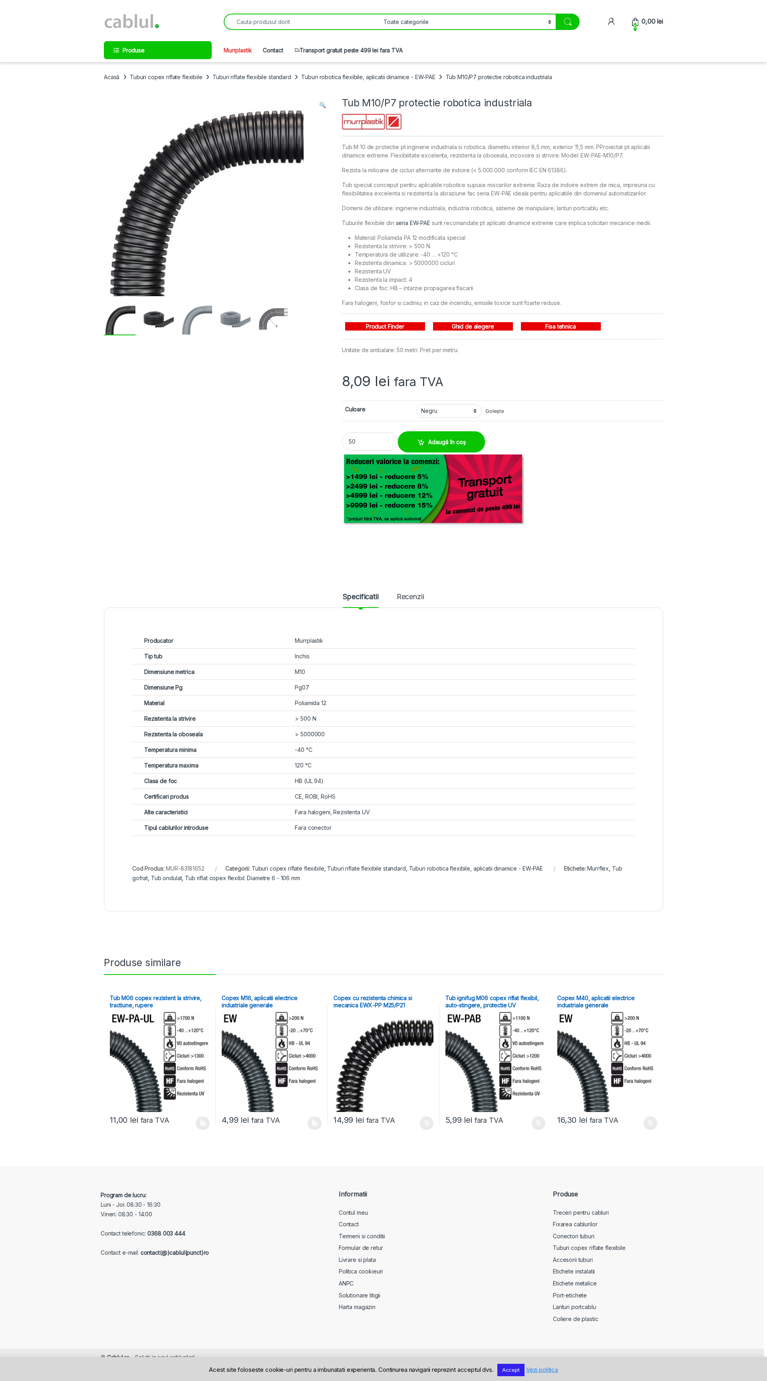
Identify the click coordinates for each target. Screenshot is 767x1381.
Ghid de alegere (473, 326)
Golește (494, 411)
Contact (273, 50)
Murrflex (598, 868)
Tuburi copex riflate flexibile (166, 77)
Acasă (111, 77)
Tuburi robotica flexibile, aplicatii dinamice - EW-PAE (368, 77)
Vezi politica (542, 1369)
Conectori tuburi (573, 1236)
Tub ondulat (166, 878)
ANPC (346, 1283)
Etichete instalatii (574, 1271)
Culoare (355, 409)
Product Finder (385, 326)
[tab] (360, 600)
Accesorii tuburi (573, 1259)
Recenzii (410, 597)
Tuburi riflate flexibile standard (252, 77)
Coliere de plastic (575, 1318)
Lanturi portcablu (574, 1306)
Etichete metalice (575, 1283)
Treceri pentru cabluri (581, 1212)
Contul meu (353, 1212)
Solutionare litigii (359, 1295)
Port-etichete (570, 1295)
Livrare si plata (357, 1259)
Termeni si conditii (362, 1236)
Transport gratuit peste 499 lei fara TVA (351, 50)
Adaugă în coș (447, 441)
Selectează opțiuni (195, 1123)
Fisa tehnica (560, 326)
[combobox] (301, 22)
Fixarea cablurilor (575, 1224)
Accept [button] (511, 1370)
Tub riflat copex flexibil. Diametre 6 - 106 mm (242, 878)
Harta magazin (357, 1306)
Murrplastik (238, 50)
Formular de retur (361, 1247)
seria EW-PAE (413, 222)
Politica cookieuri (361, 1271)
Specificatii (360, 597)
